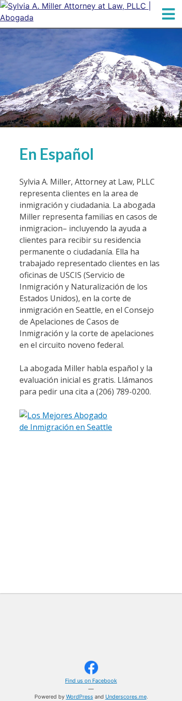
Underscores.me (126, 696)
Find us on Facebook (91, 680)
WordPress (79, 696)
